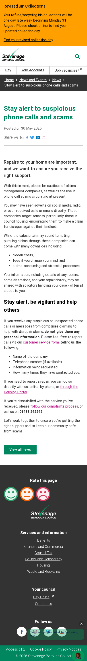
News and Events (33, 80)
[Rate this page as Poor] (43, 494)
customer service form (41, 342)
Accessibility (15, 649)
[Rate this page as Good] (11, 494)
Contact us (43, 604)
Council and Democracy (43, 559)
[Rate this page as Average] (27, 494)
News (56, 80)
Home (9, 80)
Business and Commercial (43, 546)
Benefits (43, 540)
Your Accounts (32, 70)
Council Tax (43, 553)
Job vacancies (68, 70)
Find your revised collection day (28, 40)
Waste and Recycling (43, 571)
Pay (8, 70)
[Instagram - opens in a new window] (43, 137)
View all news (20, 449)
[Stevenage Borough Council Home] (43, 511)
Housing (43, 565)
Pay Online (43, 597)
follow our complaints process (54, 406)
